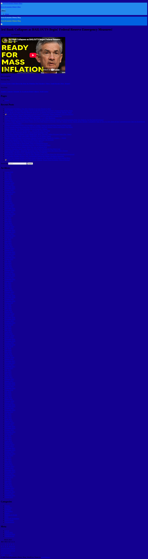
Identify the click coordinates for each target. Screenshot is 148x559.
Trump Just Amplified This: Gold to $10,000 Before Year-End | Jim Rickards (29, 140)
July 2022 (8, 261)
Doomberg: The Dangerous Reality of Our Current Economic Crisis (26, 132)
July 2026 (8, 174)
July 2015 (8, 414)
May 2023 (8, 243)
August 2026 (9, 172)
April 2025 (8, 201)
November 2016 (10, 385)
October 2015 (9, 408)
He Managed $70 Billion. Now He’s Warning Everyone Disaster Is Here (28, 109)
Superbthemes (45, 557)
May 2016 (8, 395)
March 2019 (9, 334)
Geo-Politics (9, 511)
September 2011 (10, 495)
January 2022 (9, 272)
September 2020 (10, 301)
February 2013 (9, 466)
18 (12, 548)
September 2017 (10, 366)
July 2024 (8, 217)
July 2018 (8, 348)
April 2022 (8, 266)
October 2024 (9, 212)
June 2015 (8, 415)
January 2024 (9, 228)
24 (10, 551)
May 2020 (8, 308)
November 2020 (10, 297)
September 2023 (10, 236)
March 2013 (9, 464)
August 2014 (9, 434)
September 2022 (10, 257)
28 (4, 553)
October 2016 (9, 386)
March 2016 (9, 399)
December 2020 (10, 296)
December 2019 (10, 317)
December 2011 (10, 492)
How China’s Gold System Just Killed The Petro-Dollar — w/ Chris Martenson (30, 118)
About (7, 14)
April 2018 (8, 354)
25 (12, 551)
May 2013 (8, 461)
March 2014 (9, 443)
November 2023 (10, 232)
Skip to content (5, 2)
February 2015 (9, 423)
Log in (7, 531)
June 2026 (8, 176)
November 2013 (10, 450)
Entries (9, 532)
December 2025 (10, 187)
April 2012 (8, 484)
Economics (8, 508)
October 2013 (9, 452)
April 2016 (8, 397)
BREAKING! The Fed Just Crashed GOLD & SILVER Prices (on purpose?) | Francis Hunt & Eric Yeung (39, 111)
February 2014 (9, 444)
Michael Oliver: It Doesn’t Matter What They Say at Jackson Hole (26, 147)
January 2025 (9, 206)
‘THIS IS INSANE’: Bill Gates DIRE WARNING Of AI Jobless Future (28, 136)
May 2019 (8, 330)
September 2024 (10, 214)
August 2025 (9, 194)
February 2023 (9, 248)
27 (2, 553)
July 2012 (8, 479)
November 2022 (10, 254)
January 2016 (9, 403)
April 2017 (8, 375)
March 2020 (9, 312)
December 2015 (10, 404)
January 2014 (9, 446)
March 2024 (9, 225)
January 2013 (9, 468)
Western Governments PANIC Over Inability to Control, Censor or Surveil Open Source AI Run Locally (38, 125)
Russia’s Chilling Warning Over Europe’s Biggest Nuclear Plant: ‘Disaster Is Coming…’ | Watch (35, 138)
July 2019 (8, 326)
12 (14, 546)
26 (14, 551)
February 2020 (9, 314)
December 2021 (10, 274)
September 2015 (10, 410)
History (7, 513)
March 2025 (9, 203)
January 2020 (9, 315)
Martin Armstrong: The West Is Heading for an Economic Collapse (26, 129)
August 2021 (9, 281)
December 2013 (10, 448)
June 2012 (8, 481)
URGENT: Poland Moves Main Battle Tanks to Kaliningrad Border (26, 143)
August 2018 (9, 346)
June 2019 (8, 328)
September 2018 (10, 345)
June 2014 (8, 437)
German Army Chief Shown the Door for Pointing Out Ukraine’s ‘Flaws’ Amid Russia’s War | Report (35, 83)
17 (10, 548)
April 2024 (8, 223)
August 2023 (9, 237)
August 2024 (9, 216)
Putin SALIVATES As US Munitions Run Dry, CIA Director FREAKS (27, 145)
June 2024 (8, 219)
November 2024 (10, 210)
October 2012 (9, 474)
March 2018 (9, 355)
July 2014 (8, 435)
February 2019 (9, 335)
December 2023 (10, 230)
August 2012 (9, 477)
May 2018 (8, 352)
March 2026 (9, 181)
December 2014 (10, 426)
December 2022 (10, 252)
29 (6, 553)
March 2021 (9, 290)
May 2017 (8, 374)
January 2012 (9, 490)
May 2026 (8, 177)
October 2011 (9, 494)
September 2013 (10, 454)
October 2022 (9, 256)
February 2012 (9, 488)
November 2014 (10, 428)
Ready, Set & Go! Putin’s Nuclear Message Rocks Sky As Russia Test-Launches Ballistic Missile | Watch (38, 112)
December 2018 (10, 339)
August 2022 (9, 259)
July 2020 (8, 305)
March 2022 (9, 268)
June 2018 (8, 350)
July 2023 (8, 239)
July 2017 (8, 370)
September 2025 (10, 192)
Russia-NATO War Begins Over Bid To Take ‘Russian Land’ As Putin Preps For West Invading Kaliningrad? (40, 154)
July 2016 (8, 392)
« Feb (3, 555)
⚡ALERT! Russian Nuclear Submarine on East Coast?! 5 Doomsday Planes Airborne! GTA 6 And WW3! (39, 114)
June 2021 (8, 285)
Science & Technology (12, 518)
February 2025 (9, 205)
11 (12, 546)
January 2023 (9, 250)
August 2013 (9, 455)
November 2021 (10, 276)
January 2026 (9, 185)
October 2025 (9, 190)
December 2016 (10, 383)
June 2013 (8, 459)
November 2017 (10, 363)
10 (10, 546)
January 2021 (9, 294)
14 (4, 548)
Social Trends (9, 520)
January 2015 (9, 424)
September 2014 (10, 432)
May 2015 (8, 417)
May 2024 (8, 221)
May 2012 (8, 483)
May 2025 (8, 199)
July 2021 (8, 283)
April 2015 (8, 419)
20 (2, 551)
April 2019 (8, 332)
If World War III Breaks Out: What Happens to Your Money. (24, 142)
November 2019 (10, 319)
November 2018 (10, 341)
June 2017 (8, 372)
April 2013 (8, 463)
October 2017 (9, 365)
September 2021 (10, 279)
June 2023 (8, 241)
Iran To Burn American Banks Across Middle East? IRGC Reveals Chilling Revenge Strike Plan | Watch (38, 134)
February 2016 (9, 401)
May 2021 (8, 286)
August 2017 (9, 368)
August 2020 (9, 303)
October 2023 (9, 234)
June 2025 (8, 197)
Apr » (11, 555)
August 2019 (9, 325)
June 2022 (8, 263)
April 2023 (8, 245)
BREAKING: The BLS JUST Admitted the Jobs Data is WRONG (26, 152)
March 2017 (9, 377)
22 (6, 551)
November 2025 (10, 188)
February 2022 (9, 270)
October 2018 (9, 343)
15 (6, 548)
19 (14, 548)
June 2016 (8, 394)
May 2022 (8, 265)
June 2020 (8, 306)
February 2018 (9, 357)
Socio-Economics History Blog (11, 7)
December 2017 (10, 361)
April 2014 (8, 441)
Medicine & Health (11, 515)
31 (10, 553)
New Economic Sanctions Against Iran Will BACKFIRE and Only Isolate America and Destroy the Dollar (39, 127)
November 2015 (10, 406)
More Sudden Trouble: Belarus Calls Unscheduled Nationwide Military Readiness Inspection (34, 156)
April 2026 (8, 179)
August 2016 (9, 390)
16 (8, 548)
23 (8, 551)
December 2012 (10, 470)
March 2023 (9, 246)
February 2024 (9, 226)
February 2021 (9, 292)
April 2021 (8, 288)
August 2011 (9, 497)
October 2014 (9, 430)
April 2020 (8, 310)
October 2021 (9, 277)
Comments (10, 534)
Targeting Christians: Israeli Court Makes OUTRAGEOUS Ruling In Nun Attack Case (32, 149)
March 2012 (9, 486)
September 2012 (10, 475)
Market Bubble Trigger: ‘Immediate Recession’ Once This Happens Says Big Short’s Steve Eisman (36, 151)
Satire (6, 517)
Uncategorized (9, 522)
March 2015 (9, 421)
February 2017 (9, 379)
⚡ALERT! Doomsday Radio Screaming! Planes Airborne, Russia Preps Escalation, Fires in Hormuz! (37, 160)
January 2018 (9, 359)
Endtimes (8, 509)
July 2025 (8, 196)
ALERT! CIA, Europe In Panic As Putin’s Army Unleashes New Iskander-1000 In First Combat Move (37, 158)
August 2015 (9, 412)
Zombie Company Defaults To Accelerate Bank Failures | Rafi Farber (24, 91)
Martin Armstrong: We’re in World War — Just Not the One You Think (27, 131)
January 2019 (9, 337)
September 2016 (10, 388)
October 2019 (9, 321)
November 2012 (10, 472)
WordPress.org (9, 536)
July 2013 (8, 457)
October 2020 (9, 299)
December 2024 (10, 208)
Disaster (7, 506)
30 (8, 553)
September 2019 (10, 323)
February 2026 (9, 183)
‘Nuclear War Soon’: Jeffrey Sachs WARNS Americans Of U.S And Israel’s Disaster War (33, 116)
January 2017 (9, 381)
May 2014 (8, 439)
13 (2, 548)
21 (4, 551)
